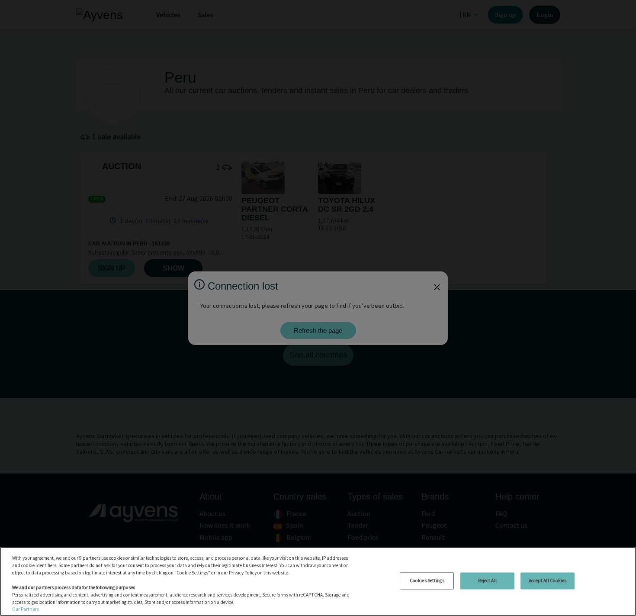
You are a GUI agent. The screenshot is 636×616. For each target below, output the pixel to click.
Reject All (487, 580)
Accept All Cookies (548, 580)
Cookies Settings (427, 580)
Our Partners (25, 609)
